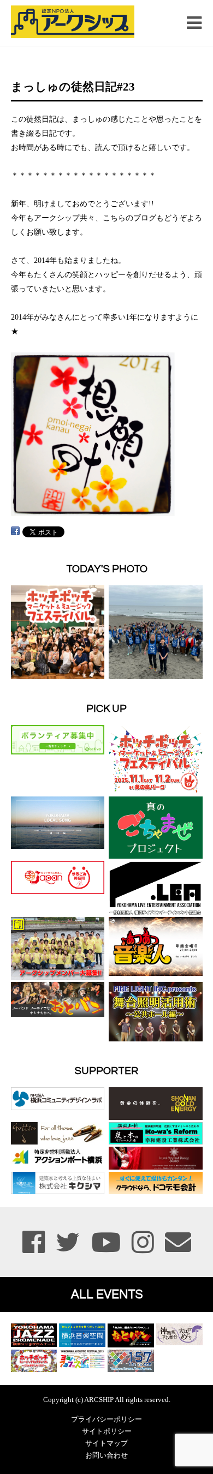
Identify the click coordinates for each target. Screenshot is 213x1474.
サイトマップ (106, 1443)
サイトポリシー (107, 1431)
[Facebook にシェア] (15, 531)
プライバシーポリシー (106, 1419)
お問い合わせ (106, 1455)
